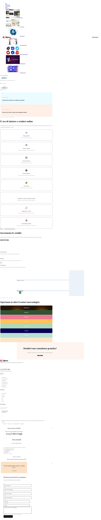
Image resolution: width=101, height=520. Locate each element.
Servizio (5, 499)
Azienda (5, 487)
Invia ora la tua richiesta (8, 516)
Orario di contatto (6, 503)
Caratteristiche (7, 6)
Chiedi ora (40, 355)
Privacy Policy (4, 423)
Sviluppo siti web (4, 377)
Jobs (2, 399)
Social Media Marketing (5, 383)
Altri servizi (7, 8)
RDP (12, 423)
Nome (4, 483)
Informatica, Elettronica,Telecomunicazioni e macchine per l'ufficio (16, 459)
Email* (4, 491)
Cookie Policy (9, 423)
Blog (2, 398)
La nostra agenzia (4, 393)
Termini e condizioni (16, 423)
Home (6, 3)
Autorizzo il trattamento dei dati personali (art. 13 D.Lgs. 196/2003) (13, 514)
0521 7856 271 (4, 412)
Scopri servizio (7, 4)
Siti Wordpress (4, 380)
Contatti (3, 401)
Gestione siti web (4, 385)
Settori (6, 7)
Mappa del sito (22, 423)
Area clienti (3, 396)
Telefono (5, 495)
